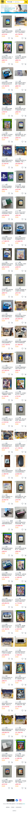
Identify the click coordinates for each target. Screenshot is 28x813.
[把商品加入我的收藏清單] (9, 38)
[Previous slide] (2, 21)
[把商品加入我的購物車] (12, 38)
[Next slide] (12, 21)
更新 (24, 803)
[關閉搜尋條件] (13, 2)
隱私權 (12, 807)
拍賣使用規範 (18, 807)
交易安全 (14, 810)
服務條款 (8, 807)
